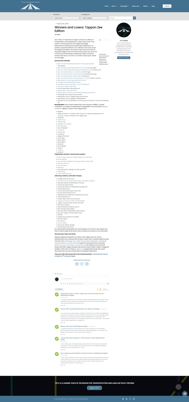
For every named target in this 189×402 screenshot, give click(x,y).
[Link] (78, 283)
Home (107, 6)
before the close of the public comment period (70, 245)
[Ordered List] (70, 283)
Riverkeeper (61, 221)
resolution (61, 116)
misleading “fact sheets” (73, 241)
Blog (153, 6)
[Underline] (66, 283)
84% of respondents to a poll (75, 157)
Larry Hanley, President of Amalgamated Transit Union (75, 161)
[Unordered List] (72, 283)
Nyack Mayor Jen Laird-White (67, 90)
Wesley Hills (61, 132)
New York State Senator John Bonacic (70, 72)
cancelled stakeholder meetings (93, 241)
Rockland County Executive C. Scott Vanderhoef (73, 84)
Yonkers (60, 150)
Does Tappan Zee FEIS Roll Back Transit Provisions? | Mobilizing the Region (84, 353)
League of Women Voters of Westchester (71, 201)
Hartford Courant (63, 163)
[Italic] (63, 283)
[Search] (134, 18)
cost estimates (71, 243)
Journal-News (62, 165)
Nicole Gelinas (62, 159)
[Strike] (68, 283)
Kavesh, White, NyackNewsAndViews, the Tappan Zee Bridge (80, 309)
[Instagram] (130, 399)
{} (79, 283)
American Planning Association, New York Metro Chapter (76, 181)
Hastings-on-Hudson (64, 124)
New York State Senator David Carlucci (70, 74)
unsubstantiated (60, 243)
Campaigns (124, 6)
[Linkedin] (134, 399)
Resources (135, 6)
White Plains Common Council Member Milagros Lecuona (76, 92)
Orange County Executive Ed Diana (69, 82)
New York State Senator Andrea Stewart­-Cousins (74, 78)
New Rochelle (62, 126)
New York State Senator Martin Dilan (69, 76)
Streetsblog (61, 171)
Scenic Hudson (62, 223)
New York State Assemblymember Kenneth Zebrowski (75, 70)
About (113, 6)
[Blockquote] (74, 283)
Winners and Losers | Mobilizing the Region (74, 326)
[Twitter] (126, 399)
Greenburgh (62, 122)
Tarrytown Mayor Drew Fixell (67, 86)
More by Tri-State (124, 58)
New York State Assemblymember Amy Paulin (73, 68)
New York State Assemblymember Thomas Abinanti (74, 64)
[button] (77, 264)
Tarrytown (61, 130)
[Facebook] (123, 399)
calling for (79, 249)
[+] (82, 283)
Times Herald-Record (64, 174)
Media (145, 6)
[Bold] (61, 283)
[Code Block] (76, 283)
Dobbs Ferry (62, 120)
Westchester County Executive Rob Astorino (72, 80)
